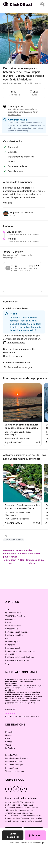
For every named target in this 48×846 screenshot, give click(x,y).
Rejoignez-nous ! (12, 648)
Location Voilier (12, 755)
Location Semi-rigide (14, 765)
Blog (7, 663)
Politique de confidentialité (16, 632)
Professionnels (11, 629)
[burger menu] (37, 4)
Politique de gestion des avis (17, 660)
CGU (7, 638)
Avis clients (10, 709)
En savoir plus (16, 356)
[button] (24, 62)
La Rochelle (10, 748)
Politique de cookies (14, 635)
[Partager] (43, 17)
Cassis (8, 745)
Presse (8, 622)
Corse (7, 738)
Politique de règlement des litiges (19, 657)
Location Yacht (11, 768)
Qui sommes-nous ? (13, 612)
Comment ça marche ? (15, 616)
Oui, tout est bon (10, 561)
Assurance (10, 619)
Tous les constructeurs (15, 771)
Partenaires (10, 645)
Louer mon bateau (13, 625)
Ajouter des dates (16, 342)
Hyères (8, 735)
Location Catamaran (14, 761)
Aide (7, 609)
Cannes (8, 742)
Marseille (9, 732)
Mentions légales (12, 641)
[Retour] (4, 17)
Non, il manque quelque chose (32, 561)
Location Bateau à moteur (16, 758)
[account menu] (42, 4)
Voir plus (7, 202)
